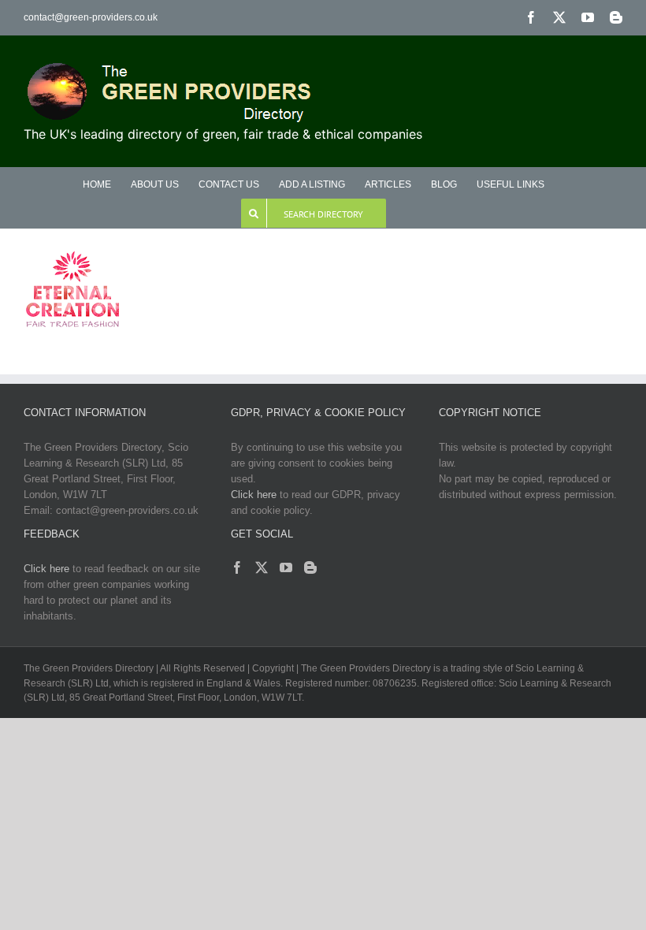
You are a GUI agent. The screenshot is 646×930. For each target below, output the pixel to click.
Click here (254, 494)
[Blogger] (310, 567)
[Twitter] (261, 567)
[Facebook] (237, 567)
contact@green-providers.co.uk (91, 17)
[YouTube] (286, 567)
